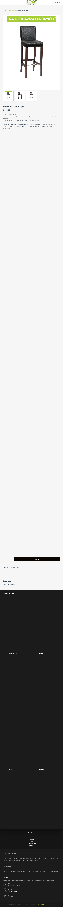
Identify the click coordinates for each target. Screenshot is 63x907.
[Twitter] (34, 832)
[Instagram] (31, 832)
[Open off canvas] (4, 2)
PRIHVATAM (48, 905)
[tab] (31, 575)
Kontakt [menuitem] (31, 845)
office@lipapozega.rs (14, 897)
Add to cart (37, 559)
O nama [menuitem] (31, 841)
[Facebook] (28, 832)
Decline (56, 905)
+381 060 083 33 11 (13, 891)
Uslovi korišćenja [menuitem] (31, 843)
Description (31, 574)
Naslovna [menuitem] (31, 837)
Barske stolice (14, 567)
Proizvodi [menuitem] (31, 839)
